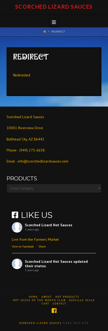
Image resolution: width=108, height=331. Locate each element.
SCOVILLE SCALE (82, 300)
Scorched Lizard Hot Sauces (48, 225)
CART (45, 303)
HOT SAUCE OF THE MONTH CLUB (39, 300)
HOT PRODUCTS (67, 296)
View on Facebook (23, 246)
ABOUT (46, 296)
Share (42, 246)
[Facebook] (54, 310)
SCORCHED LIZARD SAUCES (40, 323)
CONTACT (59, 303)
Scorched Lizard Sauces (54, 6)
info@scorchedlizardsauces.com (43, 161)
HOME (33, 296)
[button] (54, 22)
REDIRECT (58, 31)
